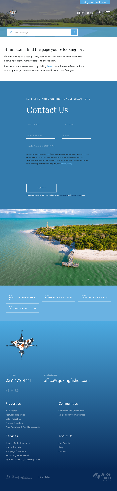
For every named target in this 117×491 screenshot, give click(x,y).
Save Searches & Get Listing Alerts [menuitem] (23, 427)
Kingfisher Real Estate (95, 2)
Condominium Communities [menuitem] (71, 410)
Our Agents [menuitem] (64, 443)
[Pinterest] (16, 390)
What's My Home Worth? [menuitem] (18, 455)
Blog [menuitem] (60, 447)
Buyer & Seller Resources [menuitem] (18, 443)
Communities (18, 309)
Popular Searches (22, 298)
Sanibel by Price (57, 298)
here (49, 66)
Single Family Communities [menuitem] (71, 414)
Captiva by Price (93, 298)
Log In (90, 13)
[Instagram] (7, 390)
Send (41, 188)
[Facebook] (12, 390)
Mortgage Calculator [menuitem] (16, 451)
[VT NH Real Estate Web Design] (102, 477)
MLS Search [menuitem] (11, 410)
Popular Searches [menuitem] (14, 423)
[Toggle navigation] (108, 12)
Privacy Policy (66, 164)
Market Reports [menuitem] (13, 447)
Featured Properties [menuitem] (15, 414)
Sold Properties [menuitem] (13, 418)
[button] (74, 32)
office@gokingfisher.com (67, 380)
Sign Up (80, 13)
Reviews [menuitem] (62, 451)
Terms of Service (76, 195)
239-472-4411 (18, 380)
